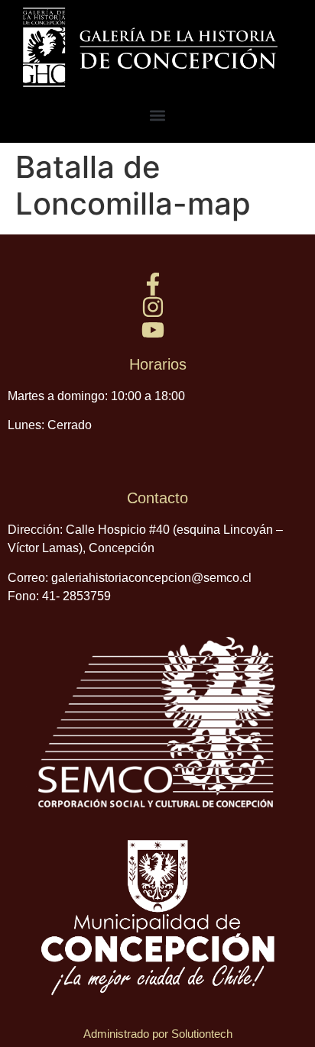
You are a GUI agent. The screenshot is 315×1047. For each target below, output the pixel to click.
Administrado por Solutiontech (157, 1033)
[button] (157, 115)
